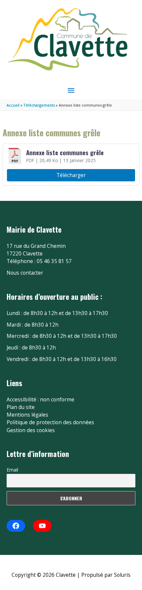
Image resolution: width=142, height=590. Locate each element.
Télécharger (71, 175)
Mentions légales (27, 414)
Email (12, 470)
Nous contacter (25, 272)
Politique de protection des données (50, 422)
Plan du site (21, 407)
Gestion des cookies (31, 430)
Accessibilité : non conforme (40, 399)
